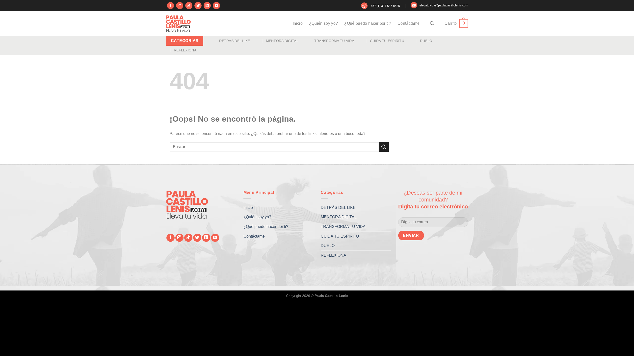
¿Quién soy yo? (323, 23)
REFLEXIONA (185, 50)
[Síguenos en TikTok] (188, 5)
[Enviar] (384, 147)
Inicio (298, 23)
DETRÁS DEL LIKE (234, 41)
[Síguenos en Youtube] (216, 5)
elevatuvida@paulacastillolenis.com (444, 5)
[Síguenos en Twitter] (198, 5)
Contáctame (408, 23)
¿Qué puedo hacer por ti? (367, 23)
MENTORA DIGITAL (282, 41)
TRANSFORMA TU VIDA (334, 41)
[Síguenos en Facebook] (170, 5)
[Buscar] (432, 23)
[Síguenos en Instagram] (179, 5)
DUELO (426, 41)
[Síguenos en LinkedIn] (207, 5)
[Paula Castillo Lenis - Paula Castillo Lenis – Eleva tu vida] (178, 23)
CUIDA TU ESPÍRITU (387, 41)
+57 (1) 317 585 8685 (385, 6)
